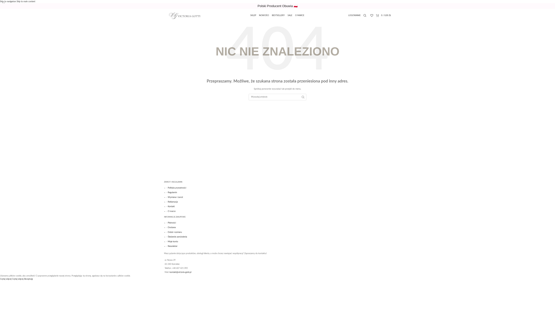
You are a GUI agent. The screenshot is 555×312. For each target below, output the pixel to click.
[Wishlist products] (372, 15)
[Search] (365, 15)
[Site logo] (186, 15)
